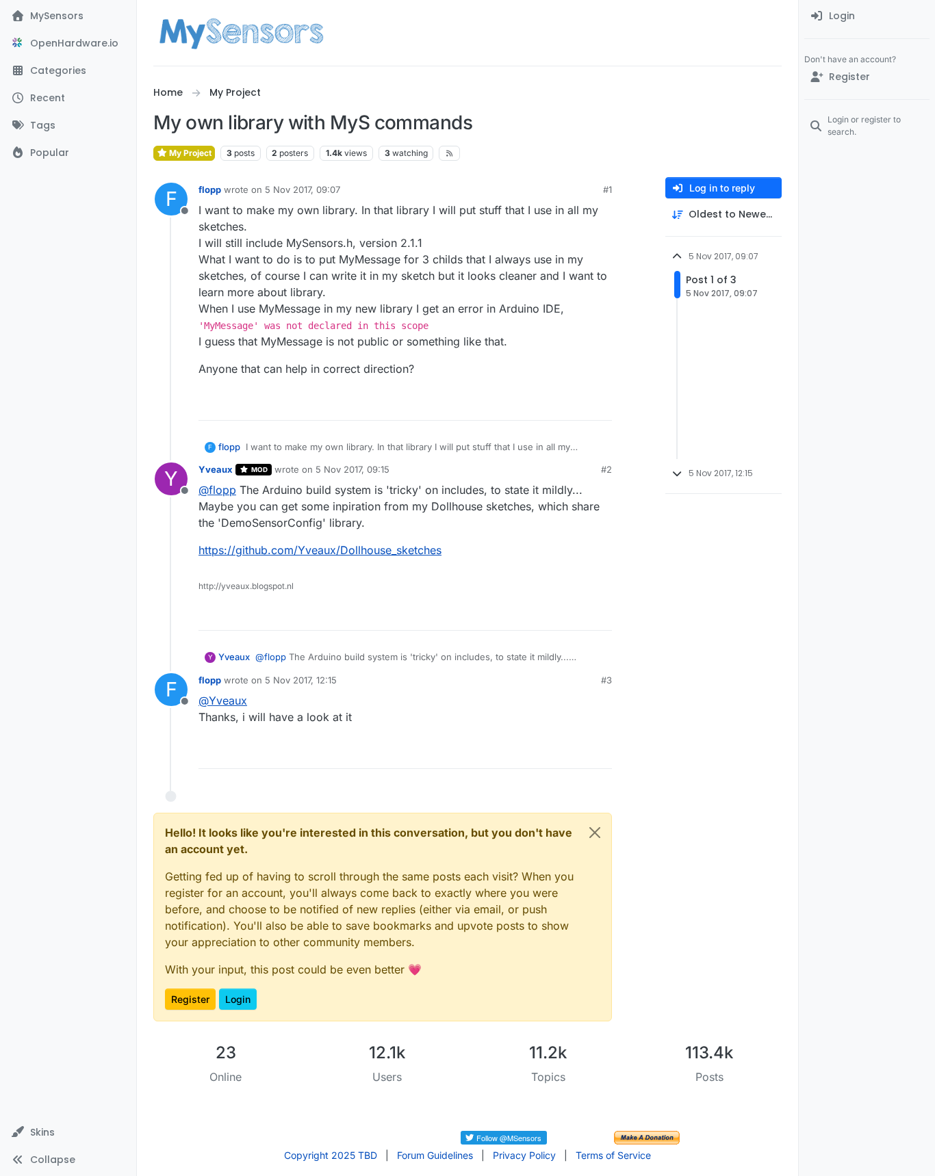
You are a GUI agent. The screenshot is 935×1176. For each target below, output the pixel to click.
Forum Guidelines (435, 1155)
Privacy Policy (524, 1155)
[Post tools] (600, 404)
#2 (606, 469)
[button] (68, 1132)
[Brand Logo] (241, 32)
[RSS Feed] (449, 153)
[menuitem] (867, 16)
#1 (607, 189)
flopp (209, 189)
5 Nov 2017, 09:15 (352, 469)
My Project (189, 153)
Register (190, 999)
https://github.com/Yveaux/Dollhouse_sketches (319, 550)
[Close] (594, 832)
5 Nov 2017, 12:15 (301, 680)
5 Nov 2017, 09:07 (302, 189)
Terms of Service (613, 1155)
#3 (606, 680)
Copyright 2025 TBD (330, 1155)
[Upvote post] (549, 404)
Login (238, 999)
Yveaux (215, 469)
